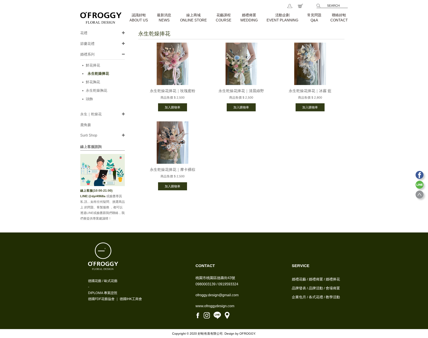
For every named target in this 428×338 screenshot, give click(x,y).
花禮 (83, 33)
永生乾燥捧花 (98, 73)
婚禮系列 (87, 54)
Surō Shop (88, 135)
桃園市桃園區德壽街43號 (215, 278)
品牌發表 (299, 288)
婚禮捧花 (333, 279)
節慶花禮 (87, 44)
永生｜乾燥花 (91, 114)
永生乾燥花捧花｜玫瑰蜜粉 (172, 91)
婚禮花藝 (299, 279)
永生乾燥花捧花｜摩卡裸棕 (172, 170)
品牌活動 (316, 288)
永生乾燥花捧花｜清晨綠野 (241, 91)
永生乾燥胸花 (96, 90)
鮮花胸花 (93, 82)
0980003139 (205, 284)
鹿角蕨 (85, 125)
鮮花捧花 (93, 65)
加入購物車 (172, 107)
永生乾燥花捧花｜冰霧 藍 (310, 91)
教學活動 (333, 297)
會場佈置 (333, 288)
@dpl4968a (97, 196)
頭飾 (89, 99)
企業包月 (299, 297)
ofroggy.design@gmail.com (217, 295)
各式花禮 (316, 297)
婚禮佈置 (316, 279)
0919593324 (228, 284)
